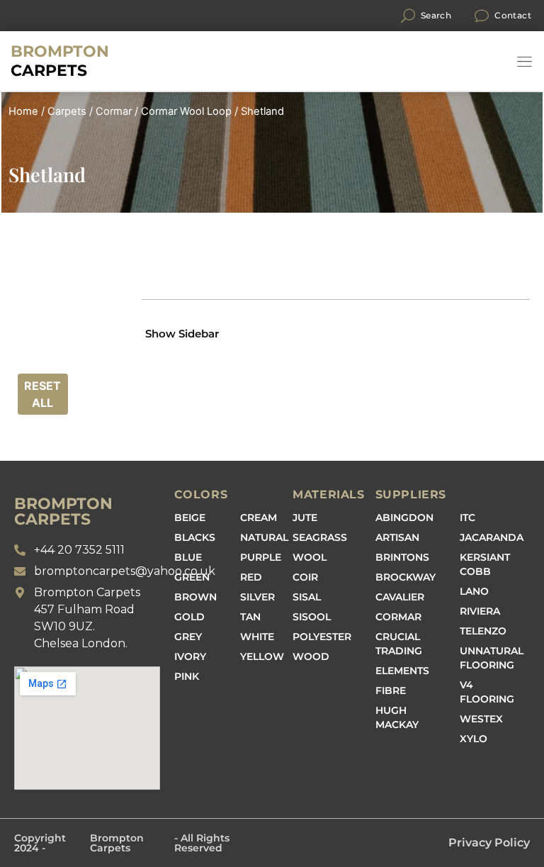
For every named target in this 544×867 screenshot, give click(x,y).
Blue (188, 557)
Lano (474, 591)
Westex (481, 718)
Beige (189, 517)
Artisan (397, 537)
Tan (250, 616)
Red (251, 577)
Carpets (60, 61)
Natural (264, 537)
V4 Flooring (487, 691)
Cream (258, 517)
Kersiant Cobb (485, 564)
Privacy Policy (489, 842)
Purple (260, 557)
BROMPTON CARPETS (63, 511)
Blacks (194, 537)
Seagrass (320, 537)
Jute (305, 517)
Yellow (262, 656)
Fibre (390, 690)
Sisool (312, 616)
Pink (186, 676)
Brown (195, 597)
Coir (305, 577)
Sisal (307, 597)
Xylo (473, 738)
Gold (189, 616)
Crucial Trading (398, 643)
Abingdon (404, 517)
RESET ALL (42, 394)
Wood (311, 656)
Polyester (322, 636)
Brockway (405, 577)
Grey (188, 636)
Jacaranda (491, 537)
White (257, 636)
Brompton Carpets (117, 843)
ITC (467, 517)
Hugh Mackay (397, 717)
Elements (402, 670)
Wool (310, 557)
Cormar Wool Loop (186, 111)
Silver (257, 597)
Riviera (480, 611)
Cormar (114, 111)
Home (23, 111)
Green (192, 577)
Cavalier (399, 597)
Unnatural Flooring (491, 657)
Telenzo (483, 631)
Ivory (190, 656)
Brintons (402, 557)
